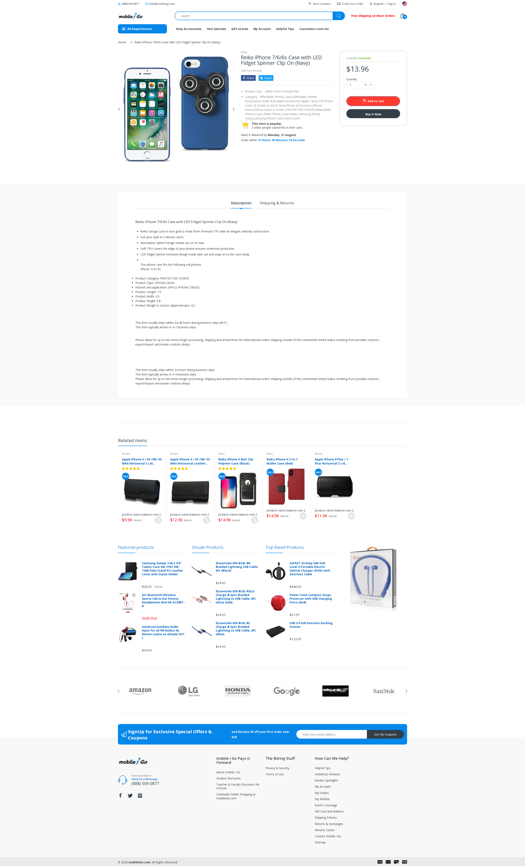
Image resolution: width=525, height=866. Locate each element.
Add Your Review (251, 70)
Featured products (136, 547)
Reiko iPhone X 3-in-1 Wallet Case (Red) (282, 461)
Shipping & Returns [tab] (277, 202)
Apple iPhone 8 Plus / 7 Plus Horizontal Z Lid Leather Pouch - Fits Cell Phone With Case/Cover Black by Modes (333, 461)
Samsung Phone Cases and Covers (277, 118)
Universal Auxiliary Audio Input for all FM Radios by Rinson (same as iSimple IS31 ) (163, 632)
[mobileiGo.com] (131, 16)
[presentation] (118, 691)
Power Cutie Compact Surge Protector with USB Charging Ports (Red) (311, 598)
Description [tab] (241, 202)
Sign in (392, 4)
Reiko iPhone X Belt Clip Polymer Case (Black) (235, 461)
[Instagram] (140, 796)
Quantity (351, 79)
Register (379, 4)
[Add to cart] (158, 520)
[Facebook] (120, 796)
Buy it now (373, 114)
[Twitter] (130, 796)
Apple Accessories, (289, 101)
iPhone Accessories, (299, 105)
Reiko (244, 52)
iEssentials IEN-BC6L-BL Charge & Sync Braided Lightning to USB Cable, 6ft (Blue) (236, 628)
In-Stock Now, (276, 105)
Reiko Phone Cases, (277, 114)
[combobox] (259, 16)
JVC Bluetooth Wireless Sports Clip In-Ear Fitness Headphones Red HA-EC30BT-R (163, 600)
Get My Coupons (385, 734)
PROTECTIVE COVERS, (301, 110)
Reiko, (320, 110)
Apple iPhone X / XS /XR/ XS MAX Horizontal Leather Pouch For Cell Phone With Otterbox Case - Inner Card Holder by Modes (190, 461)
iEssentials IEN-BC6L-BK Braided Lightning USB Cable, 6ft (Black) (237, 566)
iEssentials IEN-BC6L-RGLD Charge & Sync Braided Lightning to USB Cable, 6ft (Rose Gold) (236, 596)
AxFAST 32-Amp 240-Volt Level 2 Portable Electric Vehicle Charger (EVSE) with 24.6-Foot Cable (310, 568)
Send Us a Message (144, 779)
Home (122, 42)
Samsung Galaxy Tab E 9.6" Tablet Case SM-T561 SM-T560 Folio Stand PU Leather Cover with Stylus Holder (162, 568)
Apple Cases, (310, 101)
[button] (131, 468)
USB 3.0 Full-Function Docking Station (311, 625)
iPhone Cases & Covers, (270, 110)
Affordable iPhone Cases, (276, 97)
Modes (126, 453)
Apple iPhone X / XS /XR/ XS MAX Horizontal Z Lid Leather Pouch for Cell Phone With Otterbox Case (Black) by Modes (142, 461)
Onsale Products (208, 547)
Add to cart (376, 101)
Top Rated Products (285, 547)
